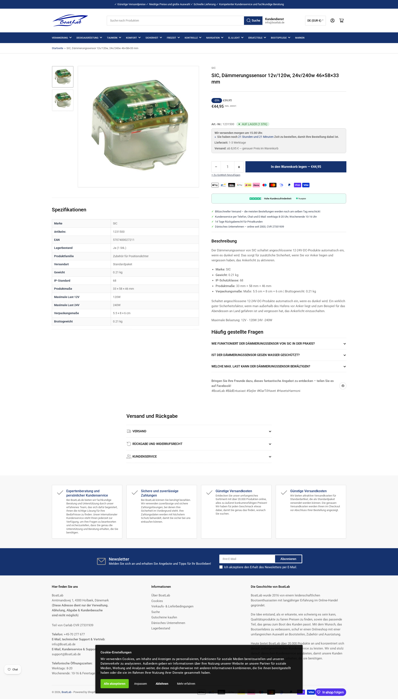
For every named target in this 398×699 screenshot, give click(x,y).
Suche (155, 612)
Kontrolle (191, 37)
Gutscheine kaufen (164, 617)
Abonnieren (288, 559)
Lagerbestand (160, 628)
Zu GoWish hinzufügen (227, 175)
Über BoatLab (160, 595)
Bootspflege (279, 37)
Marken (300, 37)
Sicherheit (152, 37)
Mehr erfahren (186, 683)
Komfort (131, 37)
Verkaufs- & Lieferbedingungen (172, 606)
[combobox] (185, 20)
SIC (213, 67)
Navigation (213, 37)
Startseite (57, 48)
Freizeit (171, 37)
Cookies (157, 601)
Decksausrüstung (87, 37)
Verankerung (60, 37)
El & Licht (234, 37)
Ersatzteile (255, 37)
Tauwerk (112, 37)
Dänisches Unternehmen (168, 623)
